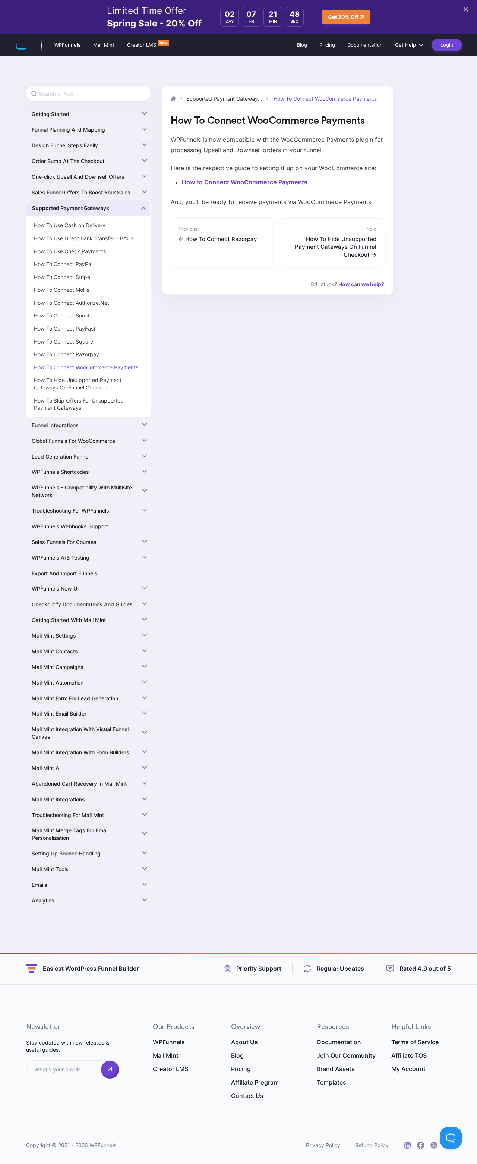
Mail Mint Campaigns (57, 667)
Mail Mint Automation (57, 682)
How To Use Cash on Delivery (69, 225)
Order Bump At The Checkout (68, 161)
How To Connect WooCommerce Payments (86, 367)
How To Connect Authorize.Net (71, 303)
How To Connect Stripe (62, 277)
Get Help (405, 45)
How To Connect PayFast (64, 328)
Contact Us (247, 1095)
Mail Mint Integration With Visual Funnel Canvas (80, 733)
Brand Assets (336, 1069)
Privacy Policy (323, 1145)
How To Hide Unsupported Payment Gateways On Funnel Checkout (77, 384)
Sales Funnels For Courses (64, 542)
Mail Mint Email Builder (59, 713)
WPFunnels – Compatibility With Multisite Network (82, 491)
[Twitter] (433, 1145)
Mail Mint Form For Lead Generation (75, 698)
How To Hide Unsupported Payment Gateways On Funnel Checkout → (335, 246)
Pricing (327, 45)
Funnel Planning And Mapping (68, 129)
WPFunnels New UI (55, 588)
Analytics (43, 900)
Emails (39, 885)
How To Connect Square (63, 341)
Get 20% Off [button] (343, 17)
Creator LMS (141, 45)
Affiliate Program (255, 1082)
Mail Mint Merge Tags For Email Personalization (70, 834)
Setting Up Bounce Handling (66, 853)
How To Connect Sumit (61, 315)
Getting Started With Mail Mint (69, 620)
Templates (331, 1082)
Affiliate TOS (409, 1055)
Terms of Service (415, 1042)
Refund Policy (372, 1145)
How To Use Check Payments (70, 251)
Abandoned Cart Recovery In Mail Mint (79, 783)
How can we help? (361, 284)
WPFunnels (67, 45)
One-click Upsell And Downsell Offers (78, 176)
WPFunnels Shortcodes (60, 472)
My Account (408, 1069)
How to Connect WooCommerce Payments (244, 182)
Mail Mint (103, 45)
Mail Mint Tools (50, 869)
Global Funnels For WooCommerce (73, 441)
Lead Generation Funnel (60, 456)
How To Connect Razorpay (66, 354)
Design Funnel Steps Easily (65, 145)
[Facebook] (420, 1145)
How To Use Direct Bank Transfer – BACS (84, 238)
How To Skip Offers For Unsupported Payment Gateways (79, 404)
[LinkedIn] (407, 1145)
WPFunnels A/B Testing (60, 557)
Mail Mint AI (46, 768)
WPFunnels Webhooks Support (70, 526)
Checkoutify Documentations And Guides (82, 604)
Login (446, 45)
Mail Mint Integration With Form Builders (80, 752)
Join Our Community (346, 1055)
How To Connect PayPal (63, 264)
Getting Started (50, 114)
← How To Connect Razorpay (218, 238)
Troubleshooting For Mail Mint (68, 815)
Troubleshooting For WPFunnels (70, 510)
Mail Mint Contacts (55, 651)
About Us (244, 1042)
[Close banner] (465, 9)
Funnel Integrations (55, 425)
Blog (302, 45)
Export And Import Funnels (64, 573)
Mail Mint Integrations (58, 799)
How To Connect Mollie (61, 290)
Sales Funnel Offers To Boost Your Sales (81, 192)
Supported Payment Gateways (70, 208)
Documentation (365, 45)
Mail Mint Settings (54, 635)
